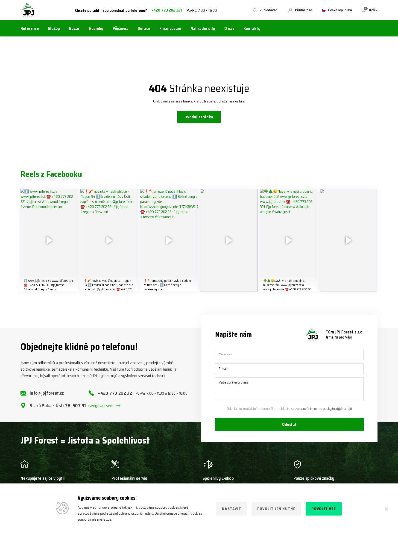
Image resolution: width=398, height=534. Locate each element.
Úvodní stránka (198, 117)
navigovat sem (101, 405)
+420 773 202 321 (167, 10)
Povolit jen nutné (276, 509)
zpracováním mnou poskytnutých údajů (323, 408)
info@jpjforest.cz (47, 393)
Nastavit (231, 509)
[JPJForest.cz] (27, 10)
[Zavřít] (386, 509)
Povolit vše (323, 509)
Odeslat (289, 424)
